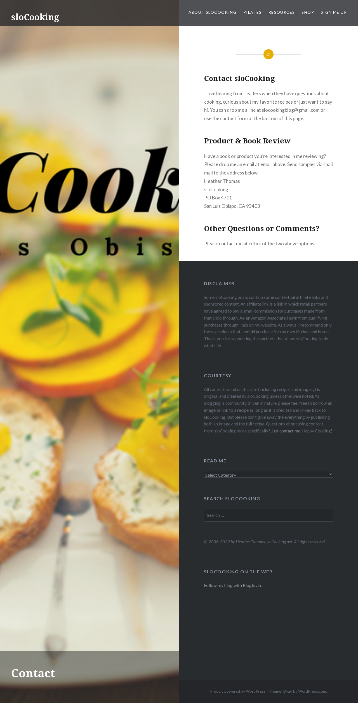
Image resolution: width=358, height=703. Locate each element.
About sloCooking (213, 12)
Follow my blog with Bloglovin (232, 585)
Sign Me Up (334, 12)
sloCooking (35, 17)
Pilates (252, 12)
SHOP (308, 12)
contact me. (290, 430)
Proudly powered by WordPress (238, 691)
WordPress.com (312, 691)
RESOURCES (281, 12)
